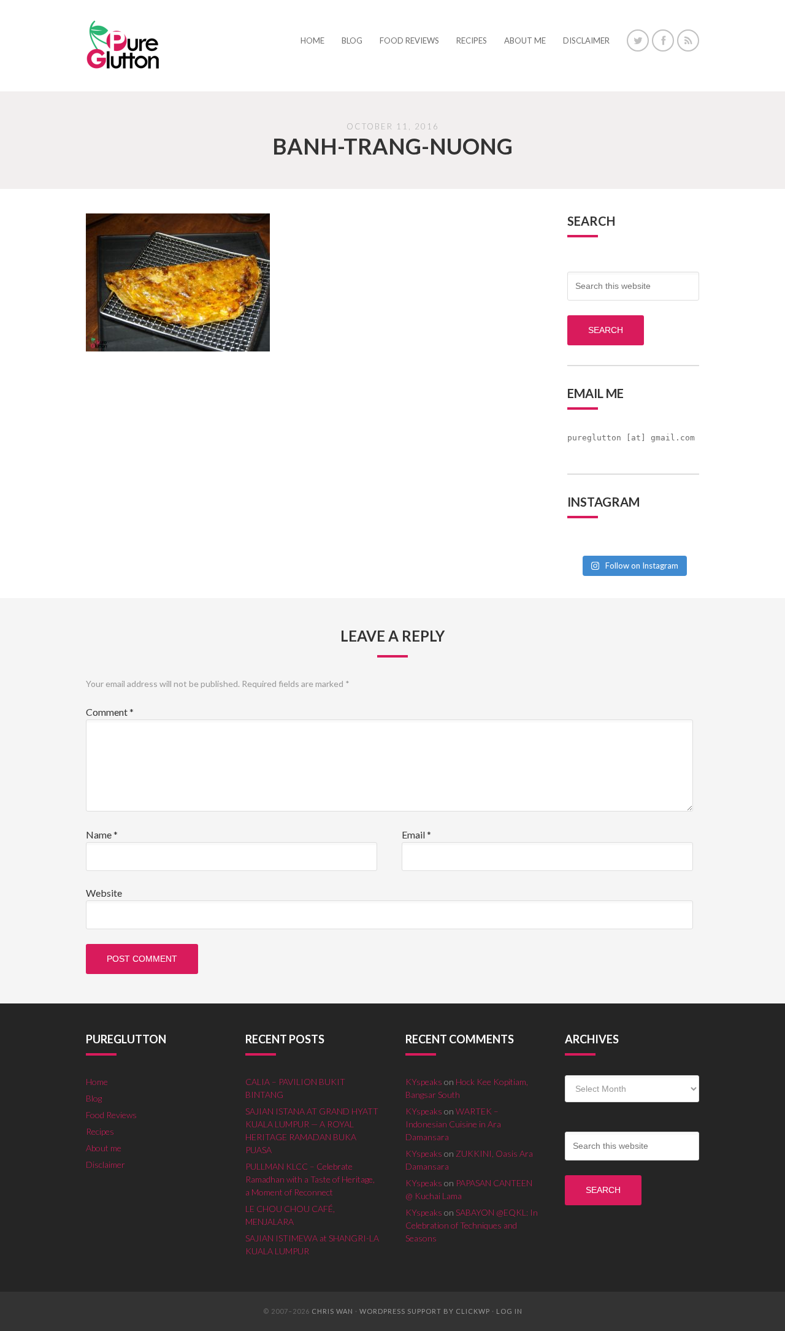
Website (104, 893)
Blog (94, 1098)
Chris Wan (332, 1311)
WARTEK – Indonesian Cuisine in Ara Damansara (453, 1124)
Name (102, 834)
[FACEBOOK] (663, 40)
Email (416, 834)
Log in (509, 1311)
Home (97, 1081)
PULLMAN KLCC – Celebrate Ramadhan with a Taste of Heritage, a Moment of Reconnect (310, 1179)
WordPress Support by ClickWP (424, 1311)
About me (103, 1148)
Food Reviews (111, 1115)
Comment (110, 712)
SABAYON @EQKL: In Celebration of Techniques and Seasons (471, 1225)
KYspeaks (423, 1081)
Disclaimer (105, 1164)
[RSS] (688, 40)
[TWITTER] (638, 40)
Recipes (100, 1131)
